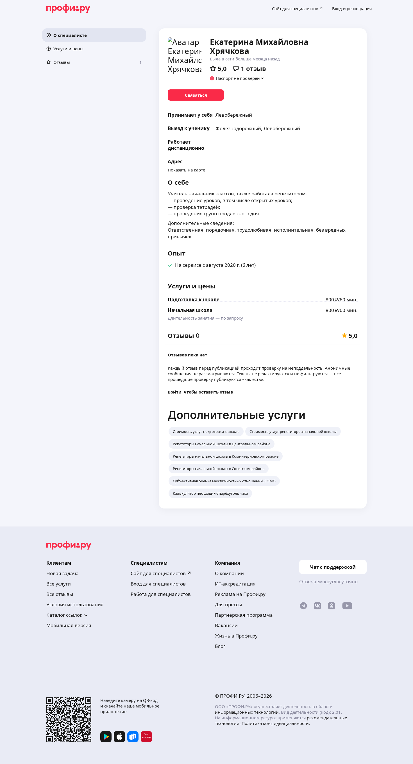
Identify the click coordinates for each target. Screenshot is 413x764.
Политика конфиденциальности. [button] (276, 723)
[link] (196, 95)
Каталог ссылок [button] (64, 615)
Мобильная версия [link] (68, 625)
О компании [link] (229, 573)
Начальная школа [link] (190, 310)
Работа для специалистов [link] (161, 594)
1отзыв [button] (253, 68)
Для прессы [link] (228, 604)
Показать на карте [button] (186, 170)
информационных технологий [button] (247, 712)
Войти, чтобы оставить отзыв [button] (200, 392)
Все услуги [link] (58, 583)
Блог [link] (220, 646)
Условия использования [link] (75, 604)
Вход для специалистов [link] (158, 583)
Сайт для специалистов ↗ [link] (161, 573)
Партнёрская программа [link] (244, 615)
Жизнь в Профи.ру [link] (236, 635)
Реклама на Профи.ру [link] (240, 594)
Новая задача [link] (62, 573)
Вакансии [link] (226, 625)
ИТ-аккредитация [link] (235, 583)
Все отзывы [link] (59, 594)
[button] (94, 35)
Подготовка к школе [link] (193, 299)
